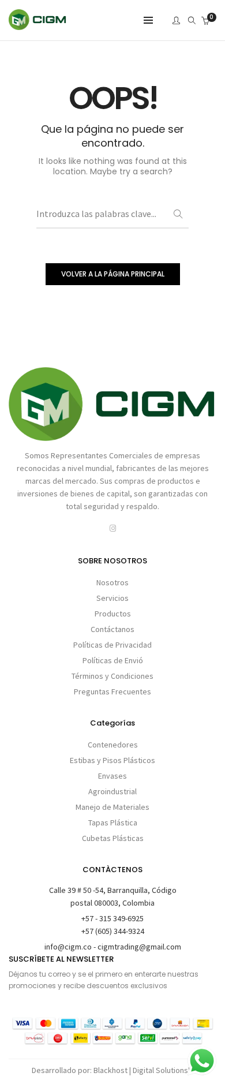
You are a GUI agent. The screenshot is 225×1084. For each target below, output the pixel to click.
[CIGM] (37, 25)
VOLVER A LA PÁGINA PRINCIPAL (112, 274)
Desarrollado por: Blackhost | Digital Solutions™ (112, 1070)
